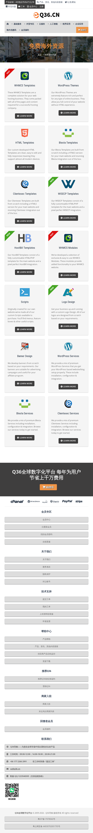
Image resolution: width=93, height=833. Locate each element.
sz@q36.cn (15, 769)
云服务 (42, 24)
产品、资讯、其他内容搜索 (51, 2)
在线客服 (46, 541)
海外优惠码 (11, 30)
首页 (40, 54)
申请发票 (46, 621)
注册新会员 (46, 527)
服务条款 (46, 566)
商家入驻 (46, 704)
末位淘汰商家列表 (46, 711)
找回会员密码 (46, 534)
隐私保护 (46, 574)
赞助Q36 (46, 686)
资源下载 (46, 661)
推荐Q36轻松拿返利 (46, 678)
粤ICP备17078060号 (46, 819)
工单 (23, 6)
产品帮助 (46, 639)
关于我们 (46, 559)
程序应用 (66, 24)
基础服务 (17, 24)
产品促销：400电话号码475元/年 (20, 2)
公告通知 (72, 2)
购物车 (84, 30)
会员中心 (33, 6)
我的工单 (46, 606)
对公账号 (46, 581)
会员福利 (25, 30)
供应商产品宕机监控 (46, 653)
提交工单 (46, 599)
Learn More (26, 116)
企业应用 (79, 24)
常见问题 (12, 6)
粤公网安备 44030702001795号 (46, 826)
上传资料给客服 (46, 614)
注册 (41, 6)
